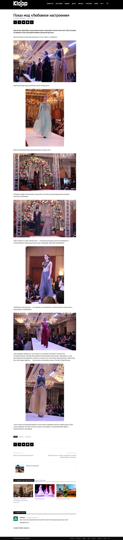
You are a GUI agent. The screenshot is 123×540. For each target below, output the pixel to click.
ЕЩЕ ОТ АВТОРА (40, 480)
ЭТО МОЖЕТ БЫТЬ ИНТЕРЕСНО (23, 480)
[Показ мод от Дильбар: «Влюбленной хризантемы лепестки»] (23, 490)
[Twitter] (19, 22)
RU (101, 3)
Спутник (89, 3)
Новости (50, 3)
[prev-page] (14, 506)
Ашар (96, 3)
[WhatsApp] (32, 22)
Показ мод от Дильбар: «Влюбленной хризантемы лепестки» (20, 500)
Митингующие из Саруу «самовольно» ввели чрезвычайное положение (62, 456)
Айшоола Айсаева (20, 18)
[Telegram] (27, 22)
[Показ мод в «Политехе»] (66, 490)
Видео (67, 3)
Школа (80, 3)
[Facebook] (15, 22)
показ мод (28, 436)
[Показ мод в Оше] (45, 490)
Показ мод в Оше (40, 498)
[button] (107, 4)
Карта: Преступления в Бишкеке (23, 455)
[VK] (23, 22)
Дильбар (21, 436)
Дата (74, 3)
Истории (59, 3)
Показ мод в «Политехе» (63, 498)
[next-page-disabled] (17, 506)
